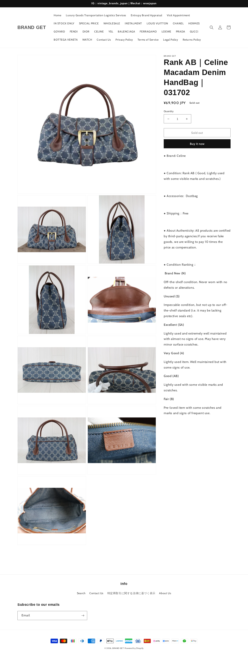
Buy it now (197, 144)
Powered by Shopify (134, 648)
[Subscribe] (82, 615)
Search (81, 593)
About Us (165, 593)
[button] (211, 27)
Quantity (169, 111)
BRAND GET (118, 648)
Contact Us (96, 593)
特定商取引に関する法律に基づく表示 (131, 593)
